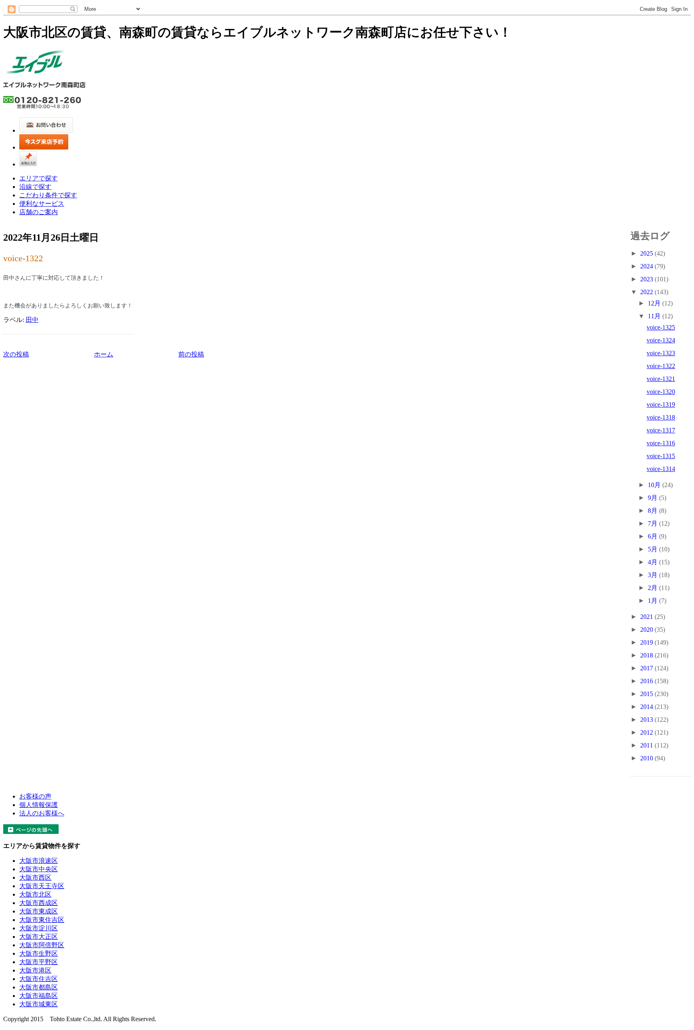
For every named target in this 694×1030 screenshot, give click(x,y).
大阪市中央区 (38, 869)
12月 (655, 303)
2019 (647, 642)
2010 (647, 758)
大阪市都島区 (38, 987)
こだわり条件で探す (48, 195)
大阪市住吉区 (38, 978)
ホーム (103, 354)
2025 (647, 253)
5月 (653, 549)
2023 (647, 279)
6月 (653, 536)
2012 (647, 732)
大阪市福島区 (38, 995)
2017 (647, 668)
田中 (32, 319)
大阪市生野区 (38, 953)
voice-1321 (661, 378)
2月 (653, 587)
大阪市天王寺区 (41, 886)
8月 (653, 510)
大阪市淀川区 (38, 928)
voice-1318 (661, 417)
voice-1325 (661, 327)
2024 (647, 266)
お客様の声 (35, 796)
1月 (653, 600)
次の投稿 (16, 354)
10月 (655, 484)
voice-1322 (23, 258)
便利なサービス (41, 203)
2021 (647, 616)
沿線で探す (35, 186)
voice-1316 (661, 443)
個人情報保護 (38, 804)
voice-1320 (661, 391)
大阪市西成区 (38, 902)
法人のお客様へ (41, 813)
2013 (647, 719)
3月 (653, 574)
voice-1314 (661, 468)
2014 (647, 706)
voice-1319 (661, 404)
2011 (647, 745)
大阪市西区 (35, 877)
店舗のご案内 (38, 212)
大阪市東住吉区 (41, 919)
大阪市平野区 (38, 961)
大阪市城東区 (38, 1004)
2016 (647, 681)
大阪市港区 (35, 970)
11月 (655, 316)
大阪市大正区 (38, 936)
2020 (647, 629)
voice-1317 (661, 430)
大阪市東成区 (38, 911)
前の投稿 (191, 354)
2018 (647, 655)
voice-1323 (661, 353)
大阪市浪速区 (38, 860)
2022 (647, 292)
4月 (653, 562)
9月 (653, 497)
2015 (647, 693)
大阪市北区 (35, 894)
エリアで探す (38, 178)
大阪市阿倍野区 (41, 945)
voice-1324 (661, 340)
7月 (653, 523)
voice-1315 (661, 456)
